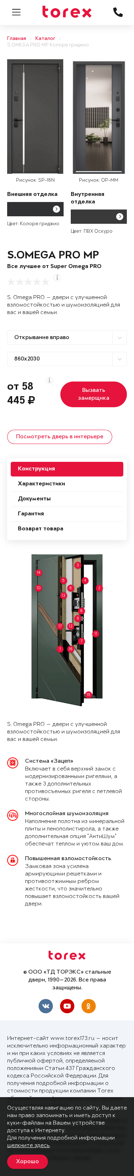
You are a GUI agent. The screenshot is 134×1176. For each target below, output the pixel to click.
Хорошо (27, 1162)
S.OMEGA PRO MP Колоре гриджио (48, 45)
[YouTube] (67, 1006)
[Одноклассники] (88, 1006)
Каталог (45, 38)
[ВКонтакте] (46, 1006)
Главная (16, 38)
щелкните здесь (28, 1145)
